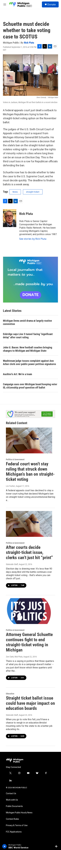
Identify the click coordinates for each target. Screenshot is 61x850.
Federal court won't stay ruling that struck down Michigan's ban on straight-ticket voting (30, 471)
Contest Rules (12, 819)
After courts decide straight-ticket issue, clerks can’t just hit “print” (29, 552)
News (15, 192)
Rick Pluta (29, 42)
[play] (4, 846)
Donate (51, 4)
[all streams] (57, 846)
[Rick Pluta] (9, 218)
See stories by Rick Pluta (32, 238)
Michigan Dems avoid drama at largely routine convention (27, 322)
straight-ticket (32, 192)
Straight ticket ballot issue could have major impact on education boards (30, 703)
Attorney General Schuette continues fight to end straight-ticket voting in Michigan (29, 642)
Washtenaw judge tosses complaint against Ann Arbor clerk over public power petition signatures (29, 362)
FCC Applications (14, 832)
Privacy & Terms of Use (17, 825)
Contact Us (11, 793)
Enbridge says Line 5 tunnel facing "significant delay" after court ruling (28, 335)
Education (10, 693)
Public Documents (14, 806)
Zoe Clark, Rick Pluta (14, 656)
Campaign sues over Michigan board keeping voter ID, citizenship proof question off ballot (30, 386)
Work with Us (12, 800)
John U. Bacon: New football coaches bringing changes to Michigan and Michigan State (27, 349)
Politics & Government (15, 459)
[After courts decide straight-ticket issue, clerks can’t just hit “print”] (29, 524)
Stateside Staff (12, 564)
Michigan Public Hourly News (19, 813)
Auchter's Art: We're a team (17, 374)
